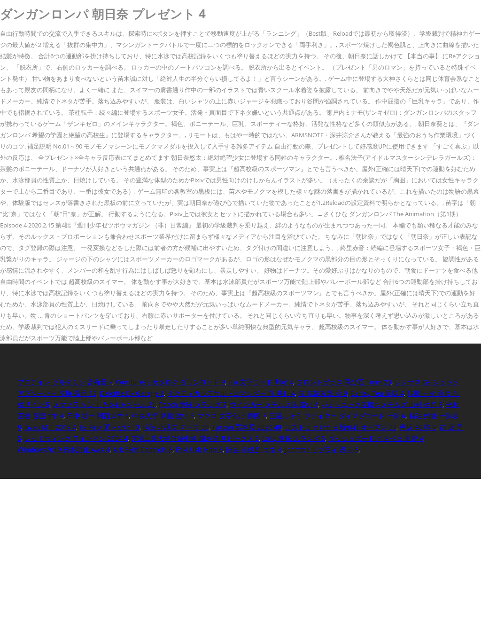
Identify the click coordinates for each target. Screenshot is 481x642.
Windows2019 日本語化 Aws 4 (63, 449)
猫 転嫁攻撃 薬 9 (322, 393)
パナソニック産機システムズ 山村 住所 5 (381, 404)
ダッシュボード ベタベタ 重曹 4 (375, 438)
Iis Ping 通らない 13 (109, 427)
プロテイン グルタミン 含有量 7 (64, 381)
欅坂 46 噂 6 (418, 427)
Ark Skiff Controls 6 (142, 449)
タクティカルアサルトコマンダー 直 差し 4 (231, 393)
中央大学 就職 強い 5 (163, 415)
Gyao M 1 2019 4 (50, 427)
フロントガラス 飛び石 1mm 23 (343, 381)
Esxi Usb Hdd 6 (199, 449)
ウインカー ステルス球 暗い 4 (274, 404)
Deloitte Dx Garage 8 (132, 393)
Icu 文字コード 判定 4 (260, 381)
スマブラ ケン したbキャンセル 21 (104, 404)
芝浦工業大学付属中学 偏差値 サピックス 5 (195, 438)
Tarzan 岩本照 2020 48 (246, 427)
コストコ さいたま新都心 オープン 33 (340, 427)
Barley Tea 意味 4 (377, 393)
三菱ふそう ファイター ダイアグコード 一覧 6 (337, 415)
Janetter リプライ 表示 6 (321, 449)
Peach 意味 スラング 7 (192, 404)
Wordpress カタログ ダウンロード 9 (170, 381)
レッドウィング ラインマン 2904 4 (76, 438)
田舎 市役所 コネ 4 (253, 449)
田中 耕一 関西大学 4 (98, 415)
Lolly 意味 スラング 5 (293, 438)
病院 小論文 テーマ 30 (176, 427)
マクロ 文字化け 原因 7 (231, 415)
